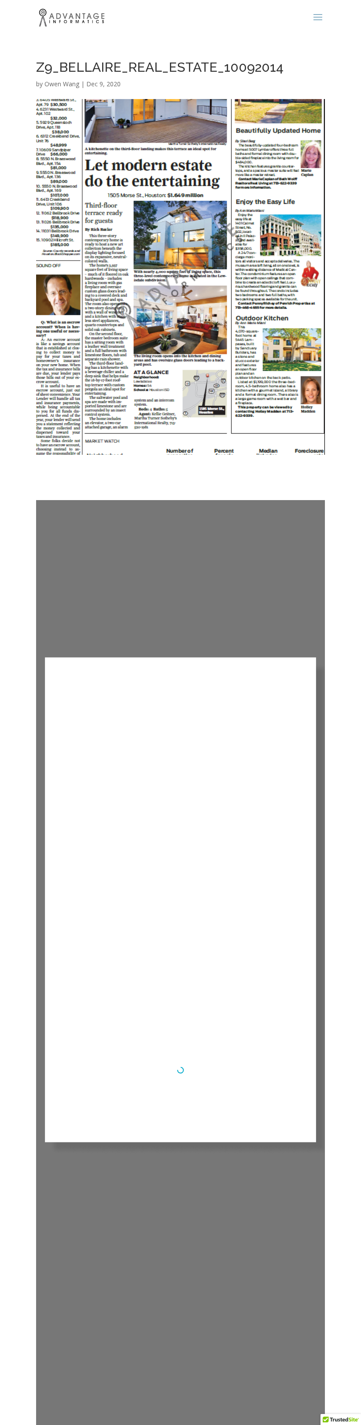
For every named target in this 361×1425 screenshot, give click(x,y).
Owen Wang (61, 84)
